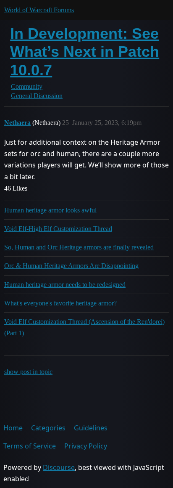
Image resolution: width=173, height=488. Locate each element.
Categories (48, 427)
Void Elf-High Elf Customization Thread (58, 228)
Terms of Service (29, 446)
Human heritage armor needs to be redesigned (65, 284)
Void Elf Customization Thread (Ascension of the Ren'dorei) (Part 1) (84, 327)
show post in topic (28, 371)
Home (13, 427)
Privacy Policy (85, 446)
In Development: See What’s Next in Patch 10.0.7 (84, 51)
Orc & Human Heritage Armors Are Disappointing (71, 265)
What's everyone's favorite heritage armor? (60, 303)
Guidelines (90, 427)
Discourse (59, 467)
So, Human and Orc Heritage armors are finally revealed (79, 247)
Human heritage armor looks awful (50, 210)
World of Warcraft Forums (39, 9)
